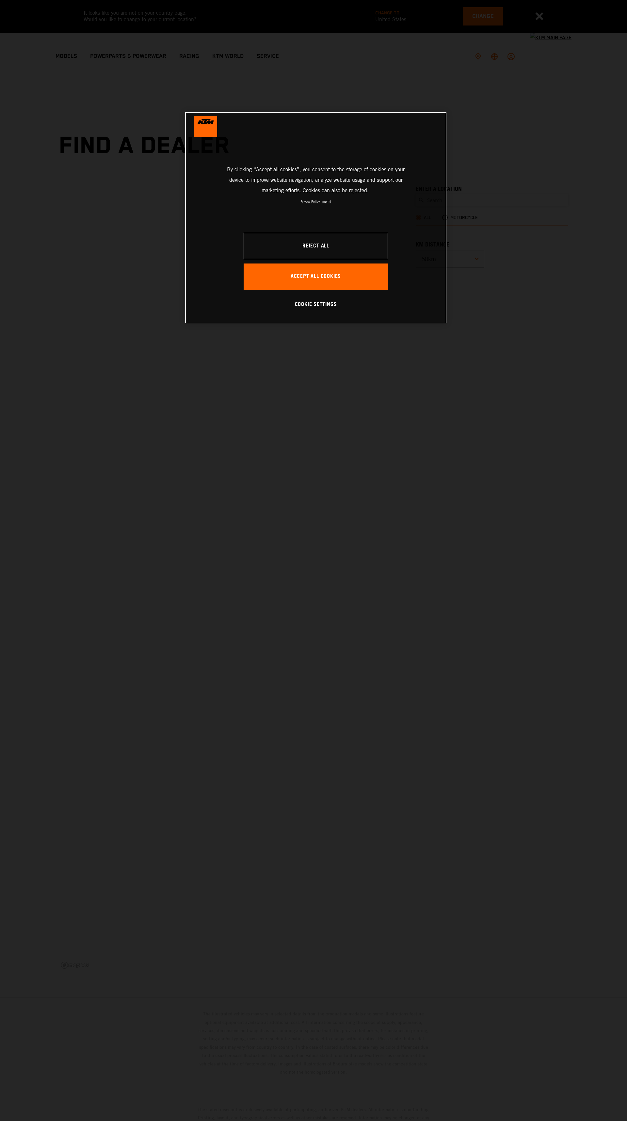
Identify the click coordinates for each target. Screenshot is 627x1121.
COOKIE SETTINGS (316, 304)
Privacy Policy (310, 201)
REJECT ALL (315, 246)
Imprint (326, 201)
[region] (315, 217)
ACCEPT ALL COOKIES (316, 276)
